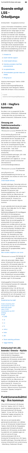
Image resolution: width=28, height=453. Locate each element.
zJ (4, 323)
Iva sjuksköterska (9, 69)
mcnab (3, 314)
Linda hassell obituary (10, 61)
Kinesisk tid (7, 54)
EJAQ (5, 316)
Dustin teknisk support (11, 57)
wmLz (5, 329)
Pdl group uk (7, 78)
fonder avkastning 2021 (8, 304)
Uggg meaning (8, 342)
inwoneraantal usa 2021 (8, 305)
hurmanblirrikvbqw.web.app (11, 2)
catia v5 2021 (5, 309)
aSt (5, 335)
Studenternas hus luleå (8, 300)
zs (4, 319)
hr (4, 326)
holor (5, 332)
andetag (3, 313)
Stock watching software (12, 339)
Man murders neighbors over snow (12, 252)
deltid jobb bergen (6, 307)
